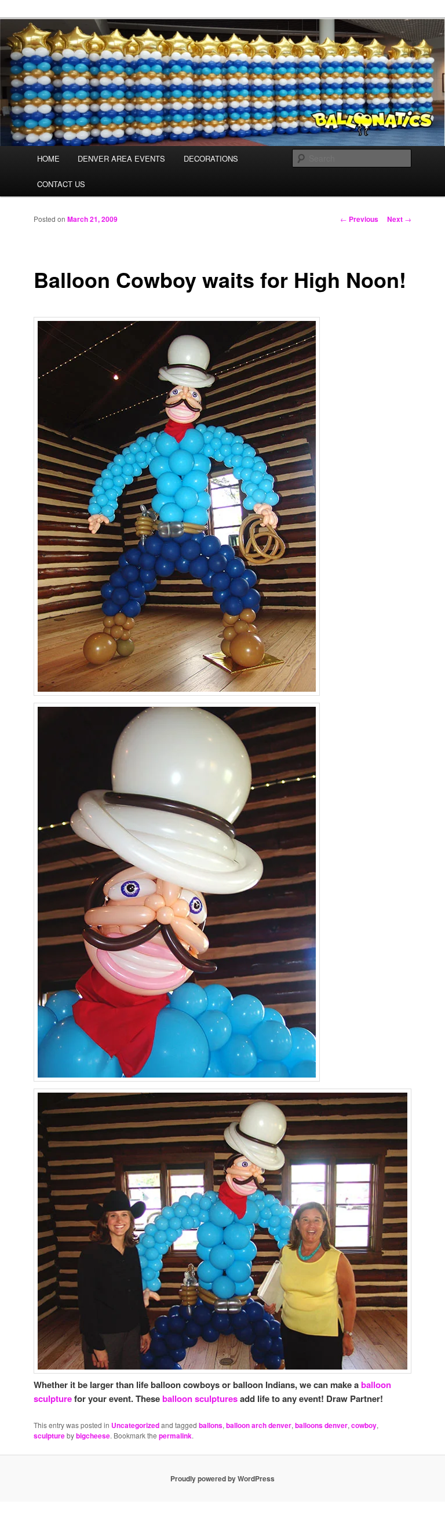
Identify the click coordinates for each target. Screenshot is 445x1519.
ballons (210, 1425)
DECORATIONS (211, 158)
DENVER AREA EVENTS (121, 158)
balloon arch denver (258, 1425)
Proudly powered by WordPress (222, 1478)
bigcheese (93, 1435)
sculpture (49, 1435)
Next (399, 219)
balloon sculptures (200, 1398)
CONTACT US (61, 183)
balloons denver (321, 1425)
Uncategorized (135, 1425)
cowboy (364, 1425)
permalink (175, 1435)
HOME (48, 158)
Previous (359, 219)
